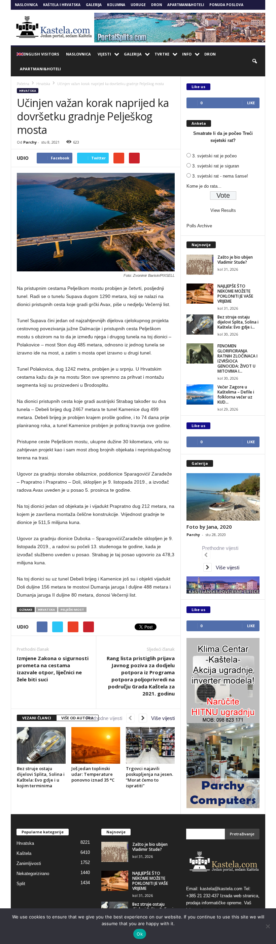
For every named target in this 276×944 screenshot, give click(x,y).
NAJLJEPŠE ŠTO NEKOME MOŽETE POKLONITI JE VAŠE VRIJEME (235, 293)
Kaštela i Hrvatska (61, 4)
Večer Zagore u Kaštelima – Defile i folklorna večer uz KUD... (235, 394)
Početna (23, 83)
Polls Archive (199, 225)
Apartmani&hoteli (185, 4)
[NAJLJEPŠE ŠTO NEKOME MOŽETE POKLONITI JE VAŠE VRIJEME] (199, 294)
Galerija (94, 4)
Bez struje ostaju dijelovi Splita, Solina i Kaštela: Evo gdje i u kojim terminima (41, 777)
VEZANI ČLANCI (36, 717)
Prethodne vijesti (106, 718)
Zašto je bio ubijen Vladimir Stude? (235, 259)
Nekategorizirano (32, 873)
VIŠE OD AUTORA (77, 717)
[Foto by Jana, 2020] (223, 497)
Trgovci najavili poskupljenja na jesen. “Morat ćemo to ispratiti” (149, 777)
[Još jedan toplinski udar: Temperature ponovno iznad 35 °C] (95, 745)
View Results (223, 210)
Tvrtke (161, 53)
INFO (187, 53)
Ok (140, 934)
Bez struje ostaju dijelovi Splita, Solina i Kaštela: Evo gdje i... (237, 322)
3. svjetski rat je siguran (215, 165)
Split (20, 883)
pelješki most (72, 609)
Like (251, 102)
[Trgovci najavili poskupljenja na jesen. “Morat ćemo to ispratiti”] (150, 745)
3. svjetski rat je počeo (214, 155)
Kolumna (116, 4)
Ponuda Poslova (226, 4)
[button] (255, 61)
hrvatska (46, 609)
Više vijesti (161, 718)
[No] (267, 926)
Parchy (30, 142)
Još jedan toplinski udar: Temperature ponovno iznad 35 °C (92, 774)
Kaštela (23, 853)
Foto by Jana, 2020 (209, 526)
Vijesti (104, 53)
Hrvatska (27, 90)
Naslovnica (26, 4)
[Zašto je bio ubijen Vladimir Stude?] (199, 265)
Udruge (138, 4)
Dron (156, 4)
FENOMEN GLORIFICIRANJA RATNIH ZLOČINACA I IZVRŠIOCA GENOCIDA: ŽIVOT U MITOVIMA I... (237, 358)
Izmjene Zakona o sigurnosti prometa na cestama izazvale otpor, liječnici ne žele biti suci (53, 669)
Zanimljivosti (28, 863)
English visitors (41, 53)
